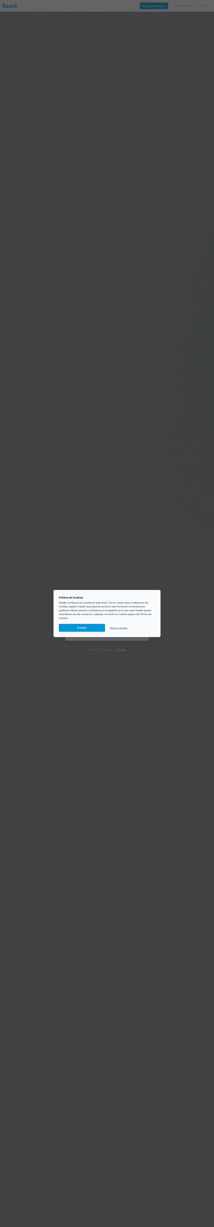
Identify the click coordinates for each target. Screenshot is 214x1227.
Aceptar (82, 628)
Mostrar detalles (118, 628)
